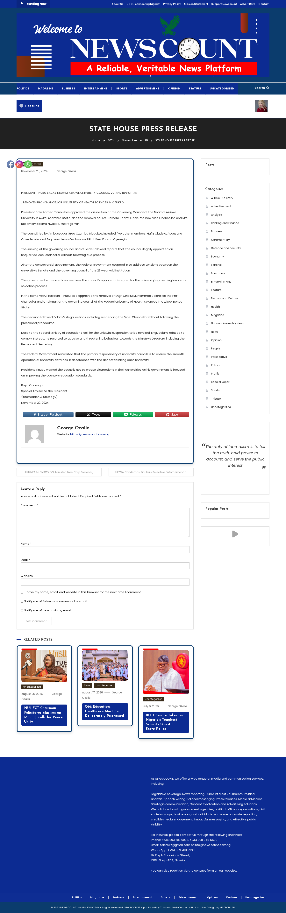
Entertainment (96, 88)
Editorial (216, 265)
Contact (263, 4)
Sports (121, 88)
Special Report (221, 382)
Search (260, 88)
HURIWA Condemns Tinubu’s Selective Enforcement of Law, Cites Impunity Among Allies (154, 472)
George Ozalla (66, 171)
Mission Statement (196, 4)
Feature (195, 88)
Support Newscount (224, 4)
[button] (235, 533)
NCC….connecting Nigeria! (143, 4)
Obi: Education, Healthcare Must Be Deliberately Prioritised (104, 711)
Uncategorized (222, 88)
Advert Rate (247, 4)
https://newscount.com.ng (89, 434)
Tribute (216, 399)
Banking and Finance (225, 223)
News (87, 685)
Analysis (216, 215)
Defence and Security (226, 248)
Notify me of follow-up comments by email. (55, 601)
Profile (215, 374)
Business (68, 88)
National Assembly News (227, 323)
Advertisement (148, 88)
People (215, 348)
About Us (117, 4)
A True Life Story (222, 198)
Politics (23, 88)
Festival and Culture (224, 298)
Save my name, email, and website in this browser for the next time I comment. (84, 592)
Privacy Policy (172, 4)
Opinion (174, 88)
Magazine (45, 88)
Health (215, 307)
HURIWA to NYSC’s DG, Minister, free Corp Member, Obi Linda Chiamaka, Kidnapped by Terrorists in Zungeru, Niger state (63, 472)
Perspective (219, 357)
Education (218, 273)
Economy (217, 256)
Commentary (220, 240)
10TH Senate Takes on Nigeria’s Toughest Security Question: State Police (164, 722)
